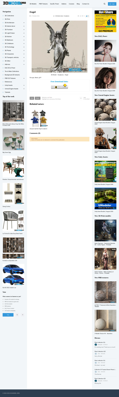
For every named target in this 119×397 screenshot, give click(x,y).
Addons (64, 4)
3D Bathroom (9, 40)
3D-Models (33, 4)
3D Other (7, 61)
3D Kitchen (8, 36)
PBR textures (7, 306)
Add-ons (7, 64)
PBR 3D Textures (10, 78)
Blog (78, 4)
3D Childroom (9, 43)
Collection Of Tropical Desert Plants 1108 (105, 369)
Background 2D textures (12, 75)
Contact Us (85, 4)
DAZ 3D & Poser (10, 68)
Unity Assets (8, 85)
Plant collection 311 (100, 342)
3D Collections (9, 15)
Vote (8, 315)
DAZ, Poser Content (9, 308)
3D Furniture (9, 29)
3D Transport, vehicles (12, 57)
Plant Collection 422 (100, 351)
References (8, 82)
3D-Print (7, 19)
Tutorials (7, 92)
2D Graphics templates (9, 310)
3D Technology (9, 47)
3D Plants (8, 50)
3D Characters (9, 54)
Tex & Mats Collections (12, 71)
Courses (71, 4)
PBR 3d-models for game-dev (11, 301)
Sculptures (66, 16)
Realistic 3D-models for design (11, 299)
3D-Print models (8, 304)
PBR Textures (43, 4)
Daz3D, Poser (54, 4)
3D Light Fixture (10, 33)
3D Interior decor (59, 16)
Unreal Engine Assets (11, 88)
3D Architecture (9, 22)
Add (86, 98)
